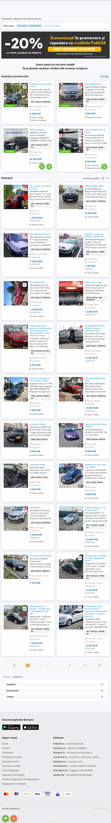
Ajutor (5, 743)
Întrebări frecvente (12, 757)
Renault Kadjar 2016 (94, 186)
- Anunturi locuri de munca (72, 752)
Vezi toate (104, 77)
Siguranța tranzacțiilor (13, 774)
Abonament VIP (10, 761)
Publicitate (7, 752)
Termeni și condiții (11, 766)
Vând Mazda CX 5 (37, 282)
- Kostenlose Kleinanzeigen (72, 774)
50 (108, 178)
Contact (6, 748)
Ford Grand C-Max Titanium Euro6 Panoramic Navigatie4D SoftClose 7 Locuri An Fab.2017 (96, 611)
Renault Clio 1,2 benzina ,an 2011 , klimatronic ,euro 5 (96, 558)
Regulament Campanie (14, 783)
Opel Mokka (35, 507)
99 (70, 665)
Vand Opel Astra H (93, 84)
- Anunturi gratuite (68, 743)
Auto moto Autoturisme (28, 25)
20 (103, 178)
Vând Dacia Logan (93, 282)
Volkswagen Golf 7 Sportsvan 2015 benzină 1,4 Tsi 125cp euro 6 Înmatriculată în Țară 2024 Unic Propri (41, 331)
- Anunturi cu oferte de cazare (76, 757)
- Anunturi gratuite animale (74, 766)
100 (85, 665)
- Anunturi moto (68, 761)
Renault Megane (37, 130)
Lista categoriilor (10, 770)
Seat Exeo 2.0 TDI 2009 (40, 556)
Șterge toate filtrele (52, 26)
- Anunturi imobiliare (69, 748)
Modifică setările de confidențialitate (21, 779)
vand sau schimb (37, 424)
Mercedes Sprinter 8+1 (40, 234)
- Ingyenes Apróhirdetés (73, 770)
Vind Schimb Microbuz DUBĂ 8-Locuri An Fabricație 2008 (95, 328)
